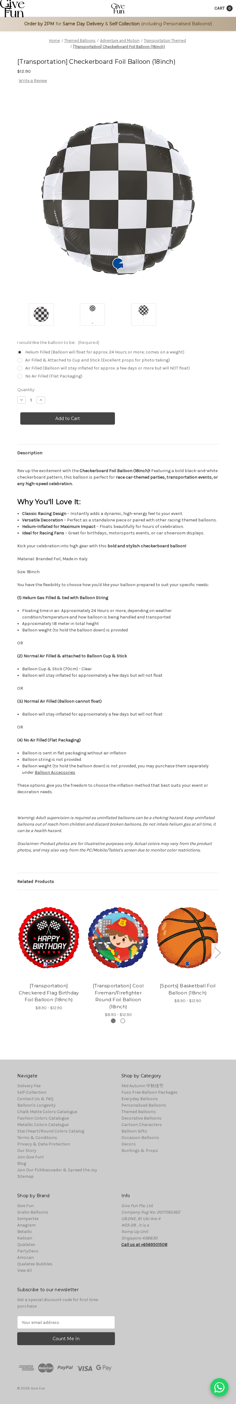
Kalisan (24, 1238)
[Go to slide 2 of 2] (19, 952)
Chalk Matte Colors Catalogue (47, 1111)
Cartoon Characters (141, 1124)
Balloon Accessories (55, 772)
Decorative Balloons (141, 1118)
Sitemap (25, 1176)
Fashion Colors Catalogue (43, 1118)
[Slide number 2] (122, 1020)
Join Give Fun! (30, 1157)
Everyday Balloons (139, 1098)
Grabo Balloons (32, 1212)
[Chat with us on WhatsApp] (219, 1387)
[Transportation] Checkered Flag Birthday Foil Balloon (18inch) (49, 992)
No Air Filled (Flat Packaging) (53, 376)
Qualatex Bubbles (35, 1264)
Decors (128, 1144)
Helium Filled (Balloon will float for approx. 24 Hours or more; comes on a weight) (104, 352)
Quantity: (26, 389)
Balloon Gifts (134, 1131)
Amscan (25, 1257)
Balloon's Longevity (36, 1105)
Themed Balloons (138, 1111)
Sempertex (28, 1218)
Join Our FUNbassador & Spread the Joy (57, 1170)
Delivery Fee (29, 1085)
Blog (21, 1163)
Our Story (26, 1150)
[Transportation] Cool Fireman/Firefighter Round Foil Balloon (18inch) (118, 996)
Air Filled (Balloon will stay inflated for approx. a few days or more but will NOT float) (107, 368)
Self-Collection (31, 1092)
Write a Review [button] (33, 80)
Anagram (26, 1225)
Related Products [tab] (35, 881)
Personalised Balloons (143, 1105)
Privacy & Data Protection (43, 1144)
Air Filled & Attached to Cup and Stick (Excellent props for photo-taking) (97, 360)
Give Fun (25, 1205)
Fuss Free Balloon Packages (149, 1092)
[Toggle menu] (8, 8)
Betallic (24, 1231)
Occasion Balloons (140, 1137)
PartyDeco (27, 1251)
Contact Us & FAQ (35, 1098)
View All (24, 1270)
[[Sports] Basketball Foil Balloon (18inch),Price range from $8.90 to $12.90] (187, 937)
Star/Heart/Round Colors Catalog (50, 1131)
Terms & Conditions (37, 1137)
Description (29, 452)
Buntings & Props (139, 1150)
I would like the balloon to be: (58, 342)
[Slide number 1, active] (113, 1020)
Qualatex (26, 1244)
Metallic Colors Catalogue (43, 1124)
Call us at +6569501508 (144, 1244)
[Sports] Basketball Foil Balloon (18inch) (187, 989)
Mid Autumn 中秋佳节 (142, 1085)
